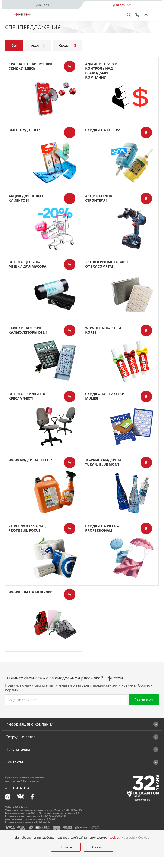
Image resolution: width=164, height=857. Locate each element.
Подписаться (143, 700)
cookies (114, 837)
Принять (66, 847)
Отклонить (98, 847)
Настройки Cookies (135, 837)
